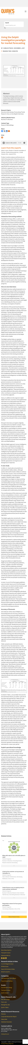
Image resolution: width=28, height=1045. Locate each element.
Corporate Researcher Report (8, 1016)
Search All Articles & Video (8, 969)
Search (7, 22)
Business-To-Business (7, 119)
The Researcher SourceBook (8, 978)
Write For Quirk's (5, 972)
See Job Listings (5, 999)
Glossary (3, 1014)
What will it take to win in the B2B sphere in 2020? (13, 856)
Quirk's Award (5, 993)
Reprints (11, 1043)
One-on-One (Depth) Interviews (15, 114)
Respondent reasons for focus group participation (12, 904)
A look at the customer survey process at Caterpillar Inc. (13, 872)
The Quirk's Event (5, 952)
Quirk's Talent (4, 1007)
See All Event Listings (6, 987)
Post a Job (4, 1002)
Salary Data (4, 1019)
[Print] (2, 137)
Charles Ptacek (8, 48)
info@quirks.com (5, 1034)
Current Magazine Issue (7, 964)
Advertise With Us (5, 955)
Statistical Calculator (6, 1022)
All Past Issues (4, 966)
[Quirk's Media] (7, 11)
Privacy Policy (4, 1043)
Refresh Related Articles (14, 916)
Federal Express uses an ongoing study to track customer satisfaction (13, 888)
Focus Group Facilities (7, 981)
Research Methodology (7, 125)
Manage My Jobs (5, 1004)
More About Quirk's (6, 950)
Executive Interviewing (7, 112)
